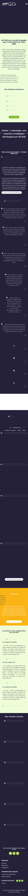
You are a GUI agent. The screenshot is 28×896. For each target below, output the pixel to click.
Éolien (24, 430)
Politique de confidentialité (8, 874)
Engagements (5, 867)
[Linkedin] (17, 853)
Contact (4, 883)
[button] (1, 133)
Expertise (4, 863)
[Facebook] (10, 853)
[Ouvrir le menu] (26, 3)
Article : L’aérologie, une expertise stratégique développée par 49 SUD (14, 133)
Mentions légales (6, 876)
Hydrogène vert (17, 427)
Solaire (19, 430)
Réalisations (5, 865)
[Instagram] (14, 853)
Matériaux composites (10, 430)
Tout (10, 427)
